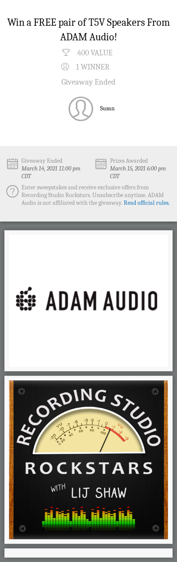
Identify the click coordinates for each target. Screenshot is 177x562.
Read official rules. (147, 203)
